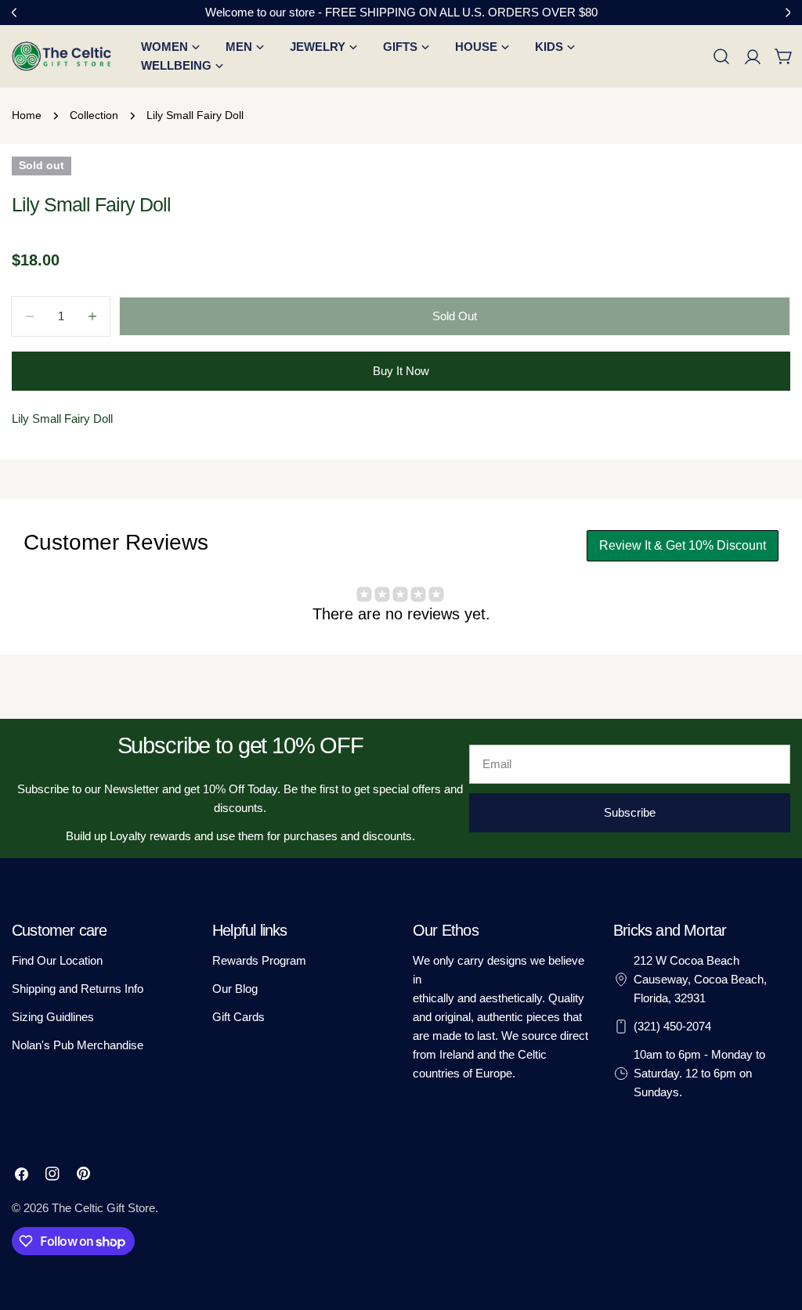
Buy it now (401, 370)
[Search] (721, 56)
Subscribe (630, 812)
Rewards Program (259, 960)
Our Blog (235, 988)
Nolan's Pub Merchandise (77, 1045)
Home (27, 115)
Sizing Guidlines (53, 1016)
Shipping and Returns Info (77, 988)
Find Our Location (57, 960)
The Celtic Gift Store (103, 1207)
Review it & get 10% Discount (682, 545)
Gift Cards (238, 1016)
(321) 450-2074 (672, 1026)
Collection (94, 115)
